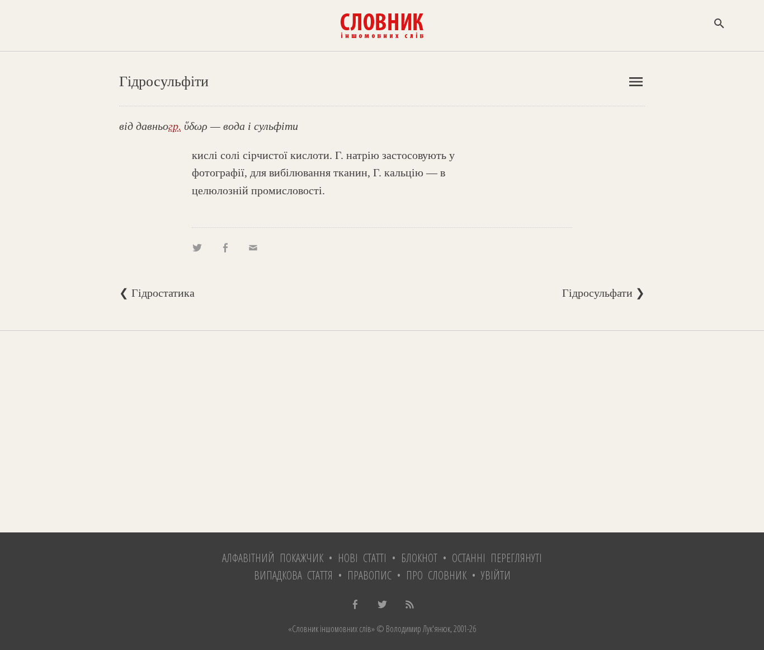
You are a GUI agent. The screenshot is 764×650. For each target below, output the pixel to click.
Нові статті (362, 557)
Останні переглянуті (497, 557)
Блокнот (419, 557)
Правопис (369, 575)
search (719, 23)
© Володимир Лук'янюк (412, 629)
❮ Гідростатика (157, 293)
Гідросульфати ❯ (603, 293)
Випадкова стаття (293, 575)
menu (636, 82)
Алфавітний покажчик (272, 557)
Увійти (496, 575)
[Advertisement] (382, 431)
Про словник (436, 575)
